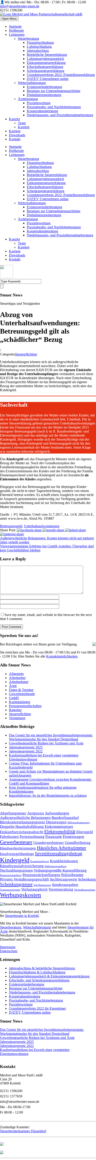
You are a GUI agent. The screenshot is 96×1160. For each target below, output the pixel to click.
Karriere (23, 127)
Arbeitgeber (17, 678)
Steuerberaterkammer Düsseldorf (23, 1131)
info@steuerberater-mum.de (19, 6)
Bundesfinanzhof (65, 817)
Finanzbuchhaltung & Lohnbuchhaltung (37, 972)
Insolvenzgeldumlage (17, 854)
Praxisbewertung (38, 103)
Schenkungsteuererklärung (45, 71)
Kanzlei (14, 119)
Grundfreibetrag (77, 843)
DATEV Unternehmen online (48, 79)
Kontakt (14, 139)
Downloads (17, 135)
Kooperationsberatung (42, 111)
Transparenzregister (10, 890)
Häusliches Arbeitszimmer (61, 848)
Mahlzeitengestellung (56, 866)
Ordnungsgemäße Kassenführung (60, 870)
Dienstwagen (56, 822)
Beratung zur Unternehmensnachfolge (53, 91)
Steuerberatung (28, 38)
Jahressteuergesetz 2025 (26, 747)
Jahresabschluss (38, 51)
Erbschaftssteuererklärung (45, 67)
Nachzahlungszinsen (16, 870)
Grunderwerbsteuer (48, 843)
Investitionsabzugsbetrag (58, 853)
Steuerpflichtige (26, 354)
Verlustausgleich (34, 889)
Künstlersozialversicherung (22, 866)
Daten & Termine (21, 690)
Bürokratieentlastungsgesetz (22, 822)
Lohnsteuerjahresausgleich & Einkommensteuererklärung (49, 976)
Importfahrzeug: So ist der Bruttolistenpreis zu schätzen (48, 795)
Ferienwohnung (32, 836)
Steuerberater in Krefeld (22, 916)
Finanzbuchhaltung (40, 42)
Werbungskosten (20, 895)
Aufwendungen (57, 813)
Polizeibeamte (72, 875)
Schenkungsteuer (16, 884)
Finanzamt (53, 836)
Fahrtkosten (9, 836)
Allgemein (16, 674)
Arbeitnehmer (18, 682)
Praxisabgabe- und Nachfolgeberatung (54, 107)
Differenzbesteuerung (78, 822)
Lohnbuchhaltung (39, 46)
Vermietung (17, 718)
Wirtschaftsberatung (32, 83)
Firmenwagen (73, 836)
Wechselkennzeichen (84, 890)
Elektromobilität (59, 831)
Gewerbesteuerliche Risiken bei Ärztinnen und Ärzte (46, 743)
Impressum (7, 947)
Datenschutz (8, 951)
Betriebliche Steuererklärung (47, 55)
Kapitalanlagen (19, 702)
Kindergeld (14, 860)
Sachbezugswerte (63, 879)
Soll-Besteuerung (42, 885)
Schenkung (87, 879)
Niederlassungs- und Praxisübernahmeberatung (60, 115)
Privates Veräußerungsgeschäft (24, 879)
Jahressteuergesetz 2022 (26, 751)
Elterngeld (84, 832)
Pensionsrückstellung (11, 875)
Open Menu (9, 18)
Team (22, 123)
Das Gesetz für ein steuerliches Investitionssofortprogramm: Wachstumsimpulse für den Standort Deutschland (51, 737)
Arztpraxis (35, 813)
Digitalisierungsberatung (44, 95)
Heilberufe (16, 30)
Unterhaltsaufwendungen (41, 526)
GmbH (14, 698)
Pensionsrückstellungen (41, 875)
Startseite (15, 26)
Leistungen (17, 34)
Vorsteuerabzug (60, 889)
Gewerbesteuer (16, 842)
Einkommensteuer (59, 826)
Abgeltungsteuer (13, 813)
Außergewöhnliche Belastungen (25, 817)
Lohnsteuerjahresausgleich (45, 59)
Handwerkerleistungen (18, 848)
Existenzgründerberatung (44, 87)
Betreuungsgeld (11, 526)
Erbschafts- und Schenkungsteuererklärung (39, 980)
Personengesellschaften (25, 706)
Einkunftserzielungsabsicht (21, 832)
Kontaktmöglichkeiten (61, 656)
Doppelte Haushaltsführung (22, 826)
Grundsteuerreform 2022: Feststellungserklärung (61, 75)
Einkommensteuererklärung (46, 63)
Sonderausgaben (65, 885)
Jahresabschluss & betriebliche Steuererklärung (42, 968)
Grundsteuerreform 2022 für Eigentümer (37, 1008)
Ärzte (13, 686)
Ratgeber (15, 710)
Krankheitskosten (64, 861)
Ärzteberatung (28, 99)
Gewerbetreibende (22, 694)
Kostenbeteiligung (39, 861)
